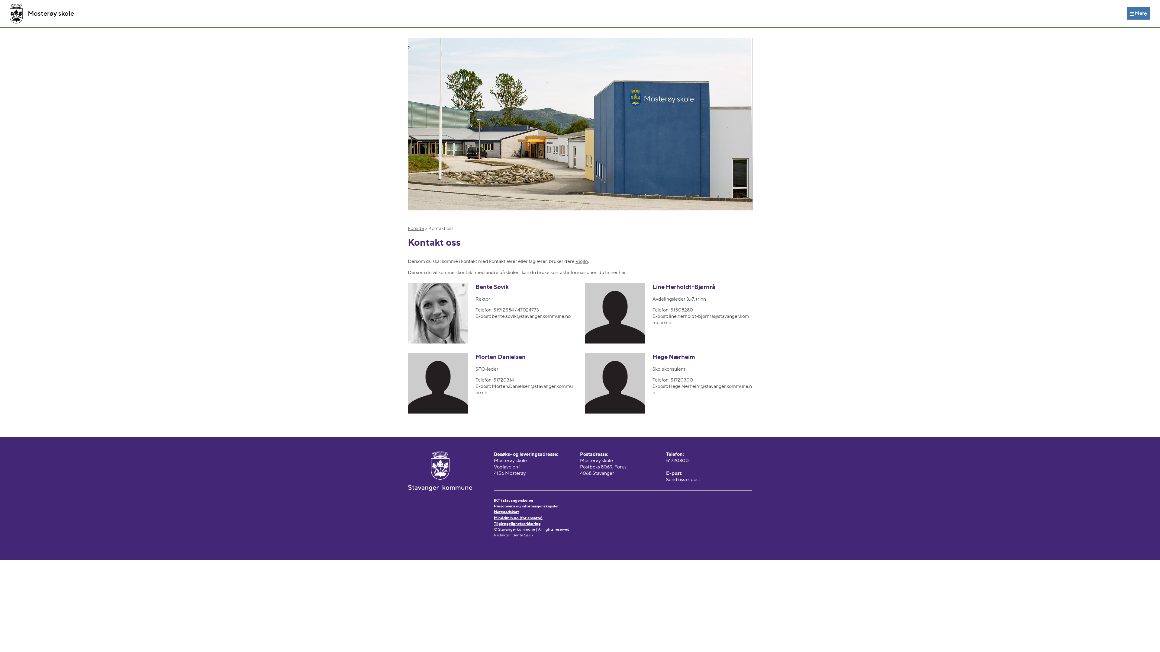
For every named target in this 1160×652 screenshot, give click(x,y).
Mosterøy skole (51, 13)
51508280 (681, 310)
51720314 (503, 380)
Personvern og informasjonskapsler (526, 506)
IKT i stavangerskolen (513, 500)
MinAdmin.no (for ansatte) (518, 518)
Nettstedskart (506, 512)
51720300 (681, 380)
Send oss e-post (683, 479)
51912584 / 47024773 (516, 310)
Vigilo (581, 261)
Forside (416, 228)
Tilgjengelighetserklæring (517, 524)
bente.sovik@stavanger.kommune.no (531, 316)
